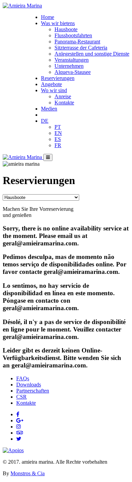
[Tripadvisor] (19, 433)
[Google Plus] (19, 420)
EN (58, 133)
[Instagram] (18, 426)
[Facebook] (17, 414)
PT (57, 127)
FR (57, 145)
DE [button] (44, 121)
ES (57, 139)
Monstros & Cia (27, 473)
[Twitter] (18, 439)
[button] (58, 23)
